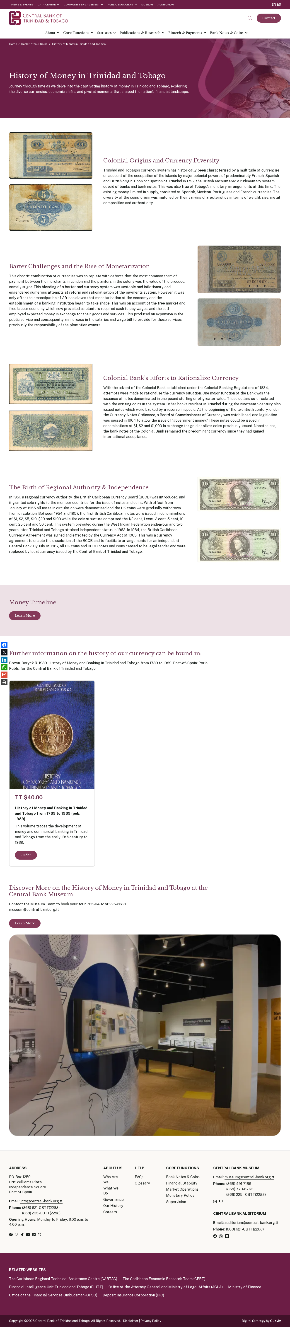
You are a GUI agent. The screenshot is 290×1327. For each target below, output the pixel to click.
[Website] (221, 1201)
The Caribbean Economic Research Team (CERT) (164, 1279)
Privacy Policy (150, 1321)
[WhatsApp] (39, 1234)
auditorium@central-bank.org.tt (251, 1223)
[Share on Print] (4, 682)
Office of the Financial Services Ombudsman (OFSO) (53, 1295)
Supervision (176, 1202)
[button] (250, 18)
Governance (113, 1199)
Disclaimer (130, 1321)
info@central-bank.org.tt (41, 1201)
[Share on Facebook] (4, 645)
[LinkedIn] (34, 1234)
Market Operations (182, 1189)
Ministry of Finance (244, 1287)
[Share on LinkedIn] (4, 660)
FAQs (139, 1177)
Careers (110, 1212)
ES (279, 4)
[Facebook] (11, 1234)
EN (274, 4)
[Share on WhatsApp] (4, 667)
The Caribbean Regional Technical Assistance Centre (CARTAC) (63, 1279)
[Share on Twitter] (4, 652)
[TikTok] (22, 1234)
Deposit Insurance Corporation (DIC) (133, 1295)
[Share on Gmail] (4, 675)
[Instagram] (16, 1235)
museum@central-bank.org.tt (249, 1177)
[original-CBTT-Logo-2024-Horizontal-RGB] (38, 18)
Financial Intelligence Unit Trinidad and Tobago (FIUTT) (56, 1287)
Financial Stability (181, 1183)
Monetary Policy (180, 1195)
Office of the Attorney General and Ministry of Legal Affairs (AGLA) (166, 1287)
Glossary (142, 1183)
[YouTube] (28, 1234)
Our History (113, 1206)
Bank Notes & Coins (183, 1177)
